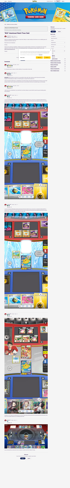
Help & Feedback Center (58, 70)
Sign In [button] (23, 458)
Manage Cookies (22, 57)
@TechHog (6, 77)
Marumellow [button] (8, 72)
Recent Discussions (54, 38)
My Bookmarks (58, 42)
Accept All (47, 57)
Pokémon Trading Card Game (58, 62)
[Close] (50, 50)
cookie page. (40, 54)
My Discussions (53, 44)
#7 (11, 316)
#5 (11, 97)
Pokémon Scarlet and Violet (58, 60)
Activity (52, 40)
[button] (5, 37)
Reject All (39, 57)
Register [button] (29, 458)
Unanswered (58, 50)
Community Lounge (58, 58)
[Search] (55, 1)
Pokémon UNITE (58, 66)
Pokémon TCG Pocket (58, 64)
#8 (11, 422)
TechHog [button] (8, 64)
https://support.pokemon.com (9, 49)
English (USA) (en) (49, 1)
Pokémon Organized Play (58, 68)
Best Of (52, 48)
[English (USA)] (34, 1)
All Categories (53, 36)
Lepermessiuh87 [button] (9, 204)
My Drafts (58, 46)
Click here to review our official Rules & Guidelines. (13, 29)
